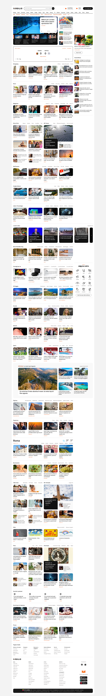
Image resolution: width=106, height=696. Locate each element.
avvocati (65, 648)
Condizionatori (47, 414)
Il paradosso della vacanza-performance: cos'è (37, 521)
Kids (14, 527)
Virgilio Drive (15, 668)
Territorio (61, 458)
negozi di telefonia (57, 652)
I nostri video (16, 225)
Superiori (71, 305)
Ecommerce (67, 605)
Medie (66, 305)
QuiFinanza (16, 166)
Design (46, 246)
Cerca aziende (61, 673)
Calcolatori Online (62, 683)
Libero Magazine (31, 681)
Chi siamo (26, 691)
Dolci (66, 462)
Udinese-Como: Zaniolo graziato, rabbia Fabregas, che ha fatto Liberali (19, 358)
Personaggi (62, 103)
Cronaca (59, 325)
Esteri (68, 325)
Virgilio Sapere (46, 665)
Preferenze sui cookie (43, 691)
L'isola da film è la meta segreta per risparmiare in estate (65, 393)
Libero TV (30, 682)
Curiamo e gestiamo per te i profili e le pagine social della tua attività (66, 618)
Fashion (28, 123)
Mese (68, 545)
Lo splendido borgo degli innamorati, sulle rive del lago (65, 598)
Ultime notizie (53, 325)
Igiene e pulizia (66, 400)
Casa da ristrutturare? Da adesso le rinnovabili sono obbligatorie (35, 413)
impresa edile (15, 650)
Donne (27, 12)
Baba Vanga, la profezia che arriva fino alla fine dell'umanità (50, 432)
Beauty (24, 123)
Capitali (59, 286)
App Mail (14, 676)
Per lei (71, 63)
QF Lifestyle (47, 482)
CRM (72, 605)
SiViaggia (15, 286)
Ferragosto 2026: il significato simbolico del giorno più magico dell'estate (66, 584)
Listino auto (46, 671)
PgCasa (15, 400)
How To (61, 205)
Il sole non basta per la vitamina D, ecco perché (22, 516)
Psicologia (31, 482)
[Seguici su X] (85, 664)
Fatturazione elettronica (35, 14)
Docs (42, 14)
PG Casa (45, 679)
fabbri (14, 654)
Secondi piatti (61, 462)
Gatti (37, 545)
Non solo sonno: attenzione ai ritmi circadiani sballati (21, 521)
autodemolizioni (36, 651)
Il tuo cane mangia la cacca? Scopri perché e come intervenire (37, 579)
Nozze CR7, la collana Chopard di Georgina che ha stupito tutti (65, 432)
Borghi (71, 286)
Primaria (62, 305)
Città (80, 12)
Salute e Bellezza (47, 647)
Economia (23, 12)
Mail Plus (18, 14)
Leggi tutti (71, 482)
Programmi (57, 103)
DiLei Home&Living (18, 246)
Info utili (15, 181)
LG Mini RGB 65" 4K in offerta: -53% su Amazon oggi (19, 279)
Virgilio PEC (15, 666)
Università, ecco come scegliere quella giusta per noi (22, 156)
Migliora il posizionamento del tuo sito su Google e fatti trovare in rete (19, 618)
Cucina (30, 478)
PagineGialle (46, 676)
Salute (72, 12)
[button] (55, 31)
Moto (59, 186)
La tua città (61, 678)
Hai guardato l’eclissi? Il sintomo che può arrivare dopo (19, 218)
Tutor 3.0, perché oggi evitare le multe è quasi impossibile (49, 198)
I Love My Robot (69, 266)
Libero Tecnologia (18, 206)
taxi (34, 650)
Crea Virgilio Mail (88, 8)
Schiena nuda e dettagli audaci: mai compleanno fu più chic (35, 96)
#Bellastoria (46, 99)
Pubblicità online (60, 605)
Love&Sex (37, 123)
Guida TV (47, 103)
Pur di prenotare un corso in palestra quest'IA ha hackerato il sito (50, 218)
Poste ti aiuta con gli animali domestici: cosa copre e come (50, 179)
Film (67, 103)
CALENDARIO (69, 48)
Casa (60, 260)
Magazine (15, 103)
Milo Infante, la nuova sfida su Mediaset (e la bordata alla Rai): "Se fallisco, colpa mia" (66, 116)
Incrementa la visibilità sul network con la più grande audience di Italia (35, 618)
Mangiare (25, 647)
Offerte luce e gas (48, 14)
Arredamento (51, 246)
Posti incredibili (66, 286)
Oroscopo (63, 12)
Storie (72, 325)
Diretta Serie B (17, 48)
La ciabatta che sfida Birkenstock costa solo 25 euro (65, 637)
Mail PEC (23, 14)
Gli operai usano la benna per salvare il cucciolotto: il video (81, 238)
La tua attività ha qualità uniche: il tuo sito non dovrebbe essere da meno (50, 618)
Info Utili (62, 166)
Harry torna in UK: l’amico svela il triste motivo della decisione (19, 432)
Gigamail (14, 671)
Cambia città (15, 443)
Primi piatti (55, 462)
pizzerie (24, 653)
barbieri (45, 652)
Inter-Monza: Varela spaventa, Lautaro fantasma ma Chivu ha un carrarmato (35, 358)
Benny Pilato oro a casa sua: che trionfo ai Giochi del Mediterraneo (65, 358)
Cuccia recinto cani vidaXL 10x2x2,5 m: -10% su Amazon (50, 279)
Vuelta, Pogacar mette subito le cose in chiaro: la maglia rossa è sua (50, 358)
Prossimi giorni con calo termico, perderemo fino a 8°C (65, 27)
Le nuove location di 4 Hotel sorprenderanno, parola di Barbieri (50, 455)
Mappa (66, 443)
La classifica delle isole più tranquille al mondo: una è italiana (65, 455)
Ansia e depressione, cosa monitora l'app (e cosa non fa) (35, 510)
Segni (72, 545)
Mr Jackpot (61, 668)
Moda (67, 83)
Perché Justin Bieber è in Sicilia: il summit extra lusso (22, 160)
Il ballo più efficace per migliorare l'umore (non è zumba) (37, 516)
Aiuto (49, 691)
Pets (14, 545)
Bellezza (45, 79)
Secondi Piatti (61, 478)
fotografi (65, 653)
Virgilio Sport (31, 665)
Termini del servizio (33, 10)
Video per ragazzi (69, 527)
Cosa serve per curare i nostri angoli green (82, 48)
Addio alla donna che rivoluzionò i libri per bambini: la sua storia (51, 318)
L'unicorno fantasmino (64, 538)
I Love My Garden (61, 266)
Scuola (68, 12)
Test (41, 123)
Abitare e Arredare (17, 647)
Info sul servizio (27, 10)
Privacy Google (39, 10)
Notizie (14, 12)
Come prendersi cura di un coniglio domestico (37, 584)
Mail (14, 14)
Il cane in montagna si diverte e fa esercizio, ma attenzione (22, 584)
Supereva (15, 420)
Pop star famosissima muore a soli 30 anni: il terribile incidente (35, 116)
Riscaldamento (28, 400)
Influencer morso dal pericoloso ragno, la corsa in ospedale (85, 100)
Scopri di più (78, 52)
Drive (27, 14)
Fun (68, 14)
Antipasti (49, 462)
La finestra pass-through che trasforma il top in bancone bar (35, 259)
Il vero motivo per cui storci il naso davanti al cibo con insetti (20, 475)
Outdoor (71, 246)
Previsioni (71, 443)
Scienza (14, 221)
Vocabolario (61, 680)
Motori (40, 12)
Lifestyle (62, 83)
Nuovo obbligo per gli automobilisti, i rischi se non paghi (19, 179)
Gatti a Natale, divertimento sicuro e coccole (22, 579)
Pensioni (67, 166)
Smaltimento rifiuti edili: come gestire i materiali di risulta (19, 637)
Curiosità (71, 186)
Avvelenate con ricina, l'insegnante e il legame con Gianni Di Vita (19, 116)
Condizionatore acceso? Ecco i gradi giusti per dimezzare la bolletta (19, 413)
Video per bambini (60, 527)
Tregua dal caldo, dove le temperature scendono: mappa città (85, 89)
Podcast (40, 545)
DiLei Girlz (16, 123)
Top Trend (15, 620)
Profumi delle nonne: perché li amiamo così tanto (37, 156)
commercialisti (66, 650)
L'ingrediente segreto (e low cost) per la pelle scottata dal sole (50, 76)
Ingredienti (71, 462)
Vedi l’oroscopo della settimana (83, 295)
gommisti (35, 653)
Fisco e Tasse (56, 166)
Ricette (58, 12)
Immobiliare (50, 166)
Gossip (51, 12)
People (52, 83)
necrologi (55, 653)
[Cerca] (53, 8)
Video (47, 12)
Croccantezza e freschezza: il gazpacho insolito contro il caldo (35, 475)
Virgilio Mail (15, 663)
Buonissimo (16, 463)
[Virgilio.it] (17, 8)
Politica (64, 325)
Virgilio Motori (17, 186)
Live (67, 345)
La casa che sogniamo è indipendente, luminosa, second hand (34, 136)
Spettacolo (61, 97)
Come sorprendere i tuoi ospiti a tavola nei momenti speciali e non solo (50, 637)
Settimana (64, 545)
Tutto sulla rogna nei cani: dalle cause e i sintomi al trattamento (35, 558)
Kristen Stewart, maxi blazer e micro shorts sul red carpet (37, 160)
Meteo (31, 12)
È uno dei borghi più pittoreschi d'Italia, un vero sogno (20, 598)
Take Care (16, 482)
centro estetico (46, 650)
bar (24, 650)
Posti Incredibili (62, 300)
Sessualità (40, 482)
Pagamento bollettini (57, 14)
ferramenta (15, 648)
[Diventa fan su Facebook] (82, 664)
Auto (55, 186)
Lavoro (71, 166)
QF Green (46, 123)
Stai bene (15, 498)
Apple (51, 205)
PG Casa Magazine (47, 681)
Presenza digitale (51, 605)
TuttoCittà (45, 684)
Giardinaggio (65, 246)
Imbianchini (35, 400)
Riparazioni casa (48, 400)
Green (46, 147)
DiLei (14, 83)
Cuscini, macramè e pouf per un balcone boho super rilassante (50, 259)
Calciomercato (55, 345)
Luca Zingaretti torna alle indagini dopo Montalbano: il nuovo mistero (50, 116)
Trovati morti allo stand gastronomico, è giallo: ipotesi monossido (64, 338)
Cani (33, 545)
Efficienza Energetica (61, 123)
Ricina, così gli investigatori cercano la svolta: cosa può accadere (50, 338)
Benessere (15, 97)
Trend (83, 12)
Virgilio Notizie (31, 663)
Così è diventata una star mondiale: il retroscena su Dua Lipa (19, 318)
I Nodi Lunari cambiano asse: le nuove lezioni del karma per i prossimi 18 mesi (50, 584)
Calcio (50, 345)
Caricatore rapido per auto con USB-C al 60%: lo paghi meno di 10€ (86, 106)
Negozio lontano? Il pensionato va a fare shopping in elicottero (50, 238)
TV (54, 12)
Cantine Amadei (31, 640)
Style (33, 123)
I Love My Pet (53, 266)
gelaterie (24, 648)
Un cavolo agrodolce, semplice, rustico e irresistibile (64, 475)
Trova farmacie (61, 677)
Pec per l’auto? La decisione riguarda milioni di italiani (68, 38)
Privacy (33, 691)
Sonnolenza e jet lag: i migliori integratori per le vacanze (19, 495)
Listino (66, 186)
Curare (30, 513)
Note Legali (30, 691)
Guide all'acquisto (65, 63)
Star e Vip (58, 83)
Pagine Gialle (16, 644)
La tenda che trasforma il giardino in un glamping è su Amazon (85, 78)
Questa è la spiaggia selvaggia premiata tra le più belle (68, 33)
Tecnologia (46, 221)
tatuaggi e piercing (47, 653)
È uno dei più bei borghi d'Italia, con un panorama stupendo (50, 598)
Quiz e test (71, 420)
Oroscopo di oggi (56, 545)
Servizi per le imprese (19, 605)
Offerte (59, 63)
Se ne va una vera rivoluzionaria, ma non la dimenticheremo (49, 96)
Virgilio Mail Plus (16, 665)
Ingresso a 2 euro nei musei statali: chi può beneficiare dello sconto (35, 318)
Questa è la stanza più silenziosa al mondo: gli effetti (18, 259)
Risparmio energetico (57, 400)
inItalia (76, 12)
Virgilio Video (31, 668)
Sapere (87, 12)
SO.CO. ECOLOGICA (16, 640)
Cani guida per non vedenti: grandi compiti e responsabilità (19, 558)
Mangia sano (15, 513)
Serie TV (71, 103)
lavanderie (56, 648)
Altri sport (71, 345)
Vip (29, 99)
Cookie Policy (37, 691)
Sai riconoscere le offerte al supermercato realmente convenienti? (50, 475)
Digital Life (56, 205)
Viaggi (36, 12)
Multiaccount (15, 673)
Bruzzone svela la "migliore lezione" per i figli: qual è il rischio (65, 318)
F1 (60, 345)
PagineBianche (46, 682)
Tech (44, 12)
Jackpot (64, 14)
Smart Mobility (46, 673)
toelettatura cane (57, 650)
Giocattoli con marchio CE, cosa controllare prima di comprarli (19, 238)
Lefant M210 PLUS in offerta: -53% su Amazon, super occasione (35, 279)
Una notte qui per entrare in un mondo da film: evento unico (19, 298)
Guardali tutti (90, 225)
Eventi (47, 443)
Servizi (55, 647)
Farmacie (51, 443)
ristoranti (25, 652)
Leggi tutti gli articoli (84, 366)
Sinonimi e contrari (55, 305)
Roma (16, 440)
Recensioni (71, 205)
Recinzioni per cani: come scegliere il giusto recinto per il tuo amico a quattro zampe (35, 573)
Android (47, 205)
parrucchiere (46, 648)
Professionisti (67, 647)
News (52, 103)
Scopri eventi (61, 675)
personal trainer (67, 652)
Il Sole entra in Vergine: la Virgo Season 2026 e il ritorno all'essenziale (67, 569)
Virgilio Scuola (46, 666)
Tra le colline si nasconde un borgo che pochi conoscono (35, 598)
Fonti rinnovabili (70, 123)
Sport (18, 12)
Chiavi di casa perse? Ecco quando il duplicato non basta (65, 413)
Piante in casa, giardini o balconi (81, 46)
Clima (54, 123)
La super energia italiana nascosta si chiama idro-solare (67, 146)
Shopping (45, 663)
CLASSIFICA (64, 48)
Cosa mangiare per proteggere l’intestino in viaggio (18, 510)
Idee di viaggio (50, 286)
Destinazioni (42, 286)
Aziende (56, 443)
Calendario (15, 674)
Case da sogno (40, 246)
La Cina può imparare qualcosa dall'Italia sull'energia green (50, 143)
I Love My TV (46, 266)
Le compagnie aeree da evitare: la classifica (50, 501)
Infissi (72, 400)
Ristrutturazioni (59, 246)
